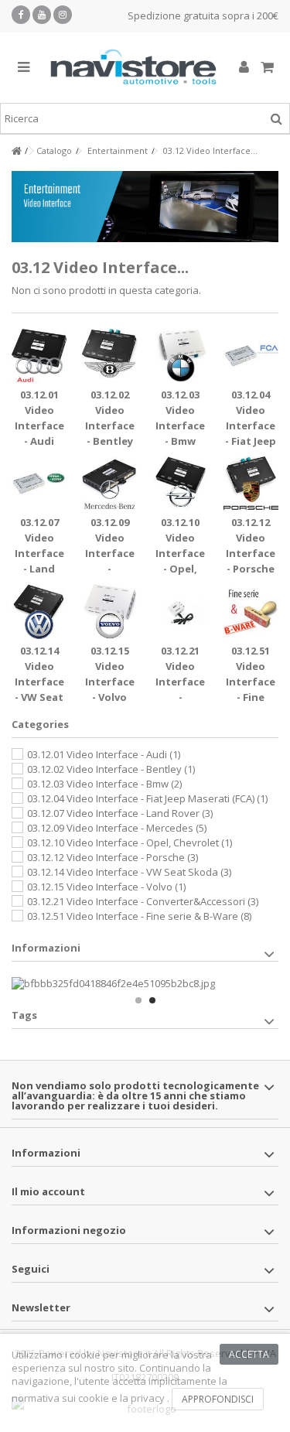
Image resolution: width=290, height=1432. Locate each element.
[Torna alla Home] (16, 151)
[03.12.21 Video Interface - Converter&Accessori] (180, 611)
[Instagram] (62, 14)
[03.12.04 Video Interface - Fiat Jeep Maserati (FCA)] (250, 356)
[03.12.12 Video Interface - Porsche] (250, 483)
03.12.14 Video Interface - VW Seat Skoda (39, 681)
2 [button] (152, 1000)
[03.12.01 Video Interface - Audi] (39, 356)
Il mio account (48, 1191)
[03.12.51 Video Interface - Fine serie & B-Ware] (250, 611)
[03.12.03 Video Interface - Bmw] (180, 356)
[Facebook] (21, 14)
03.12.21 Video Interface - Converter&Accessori (142, 901)
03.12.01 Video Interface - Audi (103, 754)
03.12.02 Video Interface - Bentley (111, 769)
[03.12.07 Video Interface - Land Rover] (39, 483)
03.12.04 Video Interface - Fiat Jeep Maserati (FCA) (147, 798)
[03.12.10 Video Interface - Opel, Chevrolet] (180, 483)
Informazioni (46, 948)
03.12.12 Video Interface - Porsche (112, 857)
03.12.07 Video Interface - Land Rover (39, 553)
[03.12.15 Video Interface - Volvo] (109, 611)
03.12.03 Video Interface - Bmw (104, 784)
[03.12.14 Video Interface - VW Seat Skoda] (39, 611)
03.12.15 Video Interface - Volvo (106, 887)
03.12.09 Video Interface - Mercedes (109, 553)
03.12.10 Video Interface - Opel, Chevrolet (180, 553)
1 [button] (138, 1000)
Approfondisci (218, 1399)
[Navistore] (133, 67)
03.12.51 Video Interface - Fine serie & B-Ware (139, 916)
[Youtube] (41, 14)
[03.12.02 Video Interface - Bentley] (109, 356)
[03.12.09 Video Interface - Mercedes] (109, 483)
